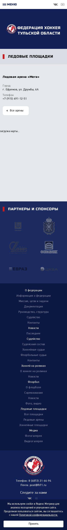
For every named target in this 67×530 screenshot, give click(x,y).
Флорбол (33, 382)
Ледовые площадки (33, 409)
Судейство (33, 317)
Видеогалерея (33, 441)
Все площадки (33, 414)
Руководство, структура (33, 312)
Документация (33, 306)
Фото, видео (33, 403)
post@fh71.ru (38, 485)
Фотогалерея (33, 436)
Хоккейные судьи (34, 349)
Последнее (33, 333)
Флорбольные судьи (33, 355)
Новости (33, 328)
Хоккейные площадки (33, 425)
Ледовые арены (33, 419)
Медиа (33, 430)
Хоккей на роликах (33, 366)
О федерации (33, 290)
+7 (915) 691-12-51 (15, 98)
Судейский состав (33, 344)
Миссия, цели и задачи (33, 301)
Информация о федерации (33, 295)
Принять (33, 523)
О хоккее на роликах (33, 371)
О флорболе (33, 387)
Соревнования (33, 392)
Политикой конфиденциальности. (38, 515)
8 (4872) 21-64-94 (40, 481)
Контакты (33, 322)
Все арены (16, 110)
